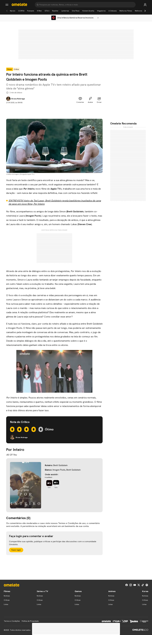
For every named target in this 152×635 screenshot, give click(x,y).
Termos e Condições (12, 621)
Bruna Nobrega (18, 99)
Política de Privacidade (30, 621)
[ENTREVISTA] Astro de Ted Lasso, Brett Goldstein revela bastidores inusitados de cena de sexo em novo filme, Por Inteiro (55, 202)
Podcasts (30, 11)
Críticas (7, 600)
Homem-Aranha (88, 11)
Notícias (7, 596)
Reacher (55, 11)
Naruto (12, 11)
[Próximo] (145, 11)
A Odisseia (113, 11)
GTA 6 (47, 11)
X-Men (39, 11)
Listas (6, 604)
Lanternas (65, 11)
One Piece (75, 11)
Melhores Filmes (125, 11)
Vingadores (101, 11)
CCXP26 (21, 11)
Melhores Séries (141, 11)
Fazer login (16, 550)
